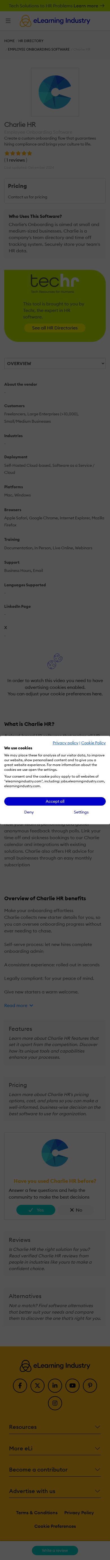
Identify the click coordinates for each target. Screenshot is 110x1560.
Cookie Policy (93, 742)
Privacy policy (65, 742)
